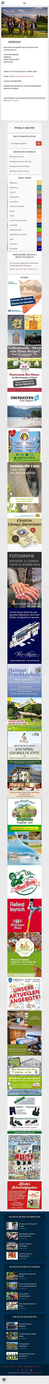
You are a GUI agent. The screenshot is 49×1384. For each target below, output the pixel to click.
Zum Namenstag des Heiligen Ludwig (27, 1335)
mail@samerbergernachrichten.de (21, 76)
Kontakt (12, 1366)
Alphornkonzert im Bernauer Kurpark (27, 1275)
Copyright (19, 1366)
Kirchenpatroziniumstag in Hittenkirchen (27, 1355)
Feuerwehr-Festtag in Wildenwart (25, 1325)
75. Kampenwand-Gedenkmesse (24, 1345)
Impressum (5, 1366)
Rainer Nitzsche (12, 100)
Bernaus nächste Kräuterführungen (24, 1295)
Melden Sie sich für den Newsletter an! (23, 269)
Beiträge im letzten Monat (19, 171)
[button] (4, 1380)
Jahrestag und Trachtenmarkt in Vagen (28, 1225)
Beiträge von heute (17, 157)
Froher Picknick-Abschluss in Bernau (27, 1305)
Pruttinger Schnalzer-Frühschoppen (25, 1245)
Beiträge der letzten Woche (20, 166)
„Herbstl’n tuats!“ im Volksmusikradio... (25, 1255)
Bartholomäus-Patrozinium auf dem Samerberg (27, 1235)
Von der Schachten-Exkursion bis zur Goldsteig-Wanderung (27, 1285)
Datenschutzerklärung (31, 1366)
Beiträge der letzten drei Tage (20, 161)
